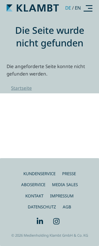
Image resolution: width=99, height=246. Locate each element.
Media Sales (65, 184)
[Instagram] (57, 221)
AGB (67, 206)
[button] (88, 8)
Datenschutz (42, 206)
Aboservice (33, 184)
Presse (69, 173)
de (68, 8)
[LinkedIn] (41, 221)
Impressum (62, 196)
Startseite (21, 88)
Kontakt (34, 196)
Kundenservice (39, 173)
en (78, 8)
